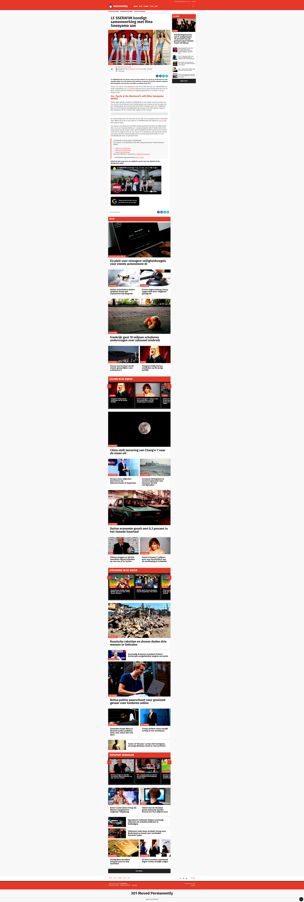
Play (140, 6)
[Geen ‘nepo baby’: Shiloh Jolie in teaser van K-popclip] (175, 68)
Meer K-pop (187, 81)
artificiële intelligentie (117, 256)
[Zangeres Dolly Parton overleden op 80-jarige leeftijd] (155, 347)
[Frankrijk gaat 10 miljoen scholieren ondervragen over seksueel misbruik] (139, 299)
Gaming (143, 803)
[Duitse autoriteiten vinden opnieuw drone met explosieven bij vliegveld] (123, 270)
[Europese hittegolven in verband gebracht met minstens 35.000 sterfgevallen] (155, 459)
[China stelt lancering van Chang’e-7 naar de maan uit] (139, 412)
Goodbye (134, 885)
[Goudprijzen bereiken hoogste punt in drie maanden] (123, 840)
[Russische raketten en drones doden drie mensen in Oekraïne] (139, 604)
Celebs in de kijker (113, 11)
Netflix (112, 587)
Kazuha (161, 121)
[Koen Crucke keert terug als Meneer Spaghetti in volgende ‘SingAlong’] (123, 788)
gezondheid (166, 771)
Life (156, 6)
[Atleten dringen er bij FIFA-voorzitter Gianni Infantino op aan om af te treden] (123, 538)
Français (194, 1)
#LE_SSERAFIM (137, 154)
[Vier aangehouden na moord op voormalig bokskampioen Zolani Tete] (147, 760)
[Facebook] (180, 878)
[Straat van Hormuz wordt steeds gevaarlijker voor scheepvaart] (123, 347)
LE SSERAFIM (131, 89)
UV (112, 69)
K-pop (111, 64)
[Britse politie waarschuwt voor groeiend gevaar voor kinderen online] (139, 662)
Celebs (143, 362)
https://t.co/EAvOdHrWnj (123, 150)
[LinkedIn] (186, 878)
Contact (193, 885)
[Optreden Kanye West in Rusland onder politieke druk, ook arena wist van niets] (123, 709)
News (136, 6)
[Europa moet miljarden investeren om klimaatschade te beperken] (123, 459)
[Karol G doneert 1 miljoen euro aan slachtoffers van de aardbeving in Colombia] (155, 538)
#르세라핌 (146, 154)
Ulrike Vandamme (126, 67)
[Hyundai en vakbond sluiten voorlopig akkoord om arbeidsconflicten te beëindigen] (117, 818)
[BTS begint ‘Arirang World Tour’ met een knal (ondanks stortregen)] (175, 62)
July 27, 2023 (140, 157)
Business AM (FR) (125, 885)
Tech (152, 6)
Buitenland (113, 285)
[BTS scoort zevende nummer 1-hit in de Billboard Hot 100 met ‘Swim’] (175, 74)
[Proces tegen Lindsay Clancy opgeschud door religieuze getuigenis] (155, 270)
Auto (110, 826)
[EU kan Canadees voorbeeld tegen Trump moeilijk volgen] (155, 840)
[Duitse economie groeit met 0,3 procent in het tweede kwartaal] (139, 491)
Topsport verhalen (139, 11)
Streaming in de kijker (126, 11)
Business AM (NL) (114, 885)
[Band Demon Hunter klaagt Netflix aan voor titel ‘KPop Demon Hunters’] (121, 575)
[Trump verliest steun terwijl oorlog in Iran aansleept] (155, 709)
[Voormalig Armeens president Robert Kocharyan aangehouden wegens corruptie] (117, 651)
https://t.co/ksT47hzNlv (122, 152)
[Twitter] (183, 878)
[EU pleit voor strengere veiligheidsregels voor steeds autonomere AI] (139, 223)
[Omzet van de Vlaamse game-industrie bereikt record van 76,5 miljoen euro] (155, 788)
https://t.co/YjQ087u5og (122, 148)
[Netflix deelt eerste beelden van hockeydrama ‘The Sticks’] (147, 575)
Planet (146, 6)
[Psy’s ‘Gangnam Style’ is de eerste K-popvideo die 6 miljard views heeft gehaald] (175, 56)
